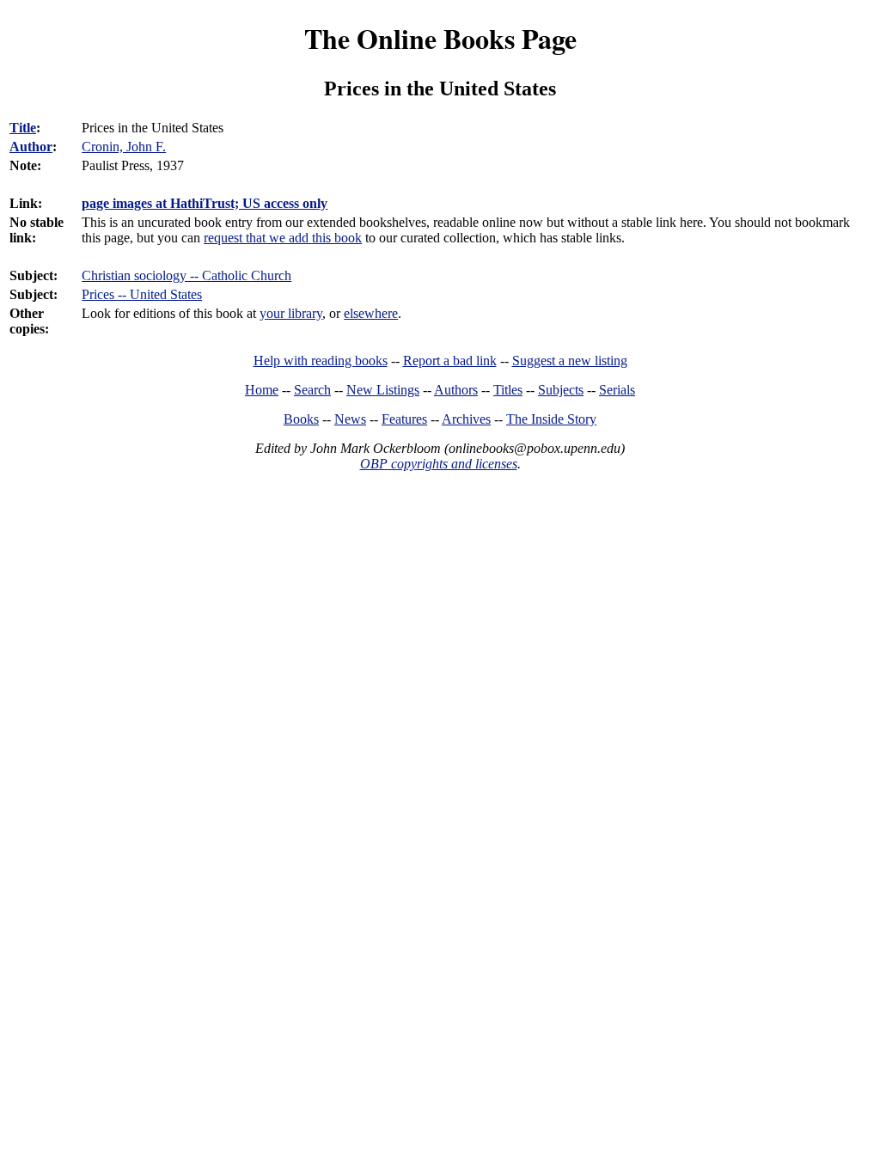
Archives (466, 419)
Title (22, 127)
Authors (456, 389)
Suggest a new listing (569, 360)
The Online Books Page (440, 38)
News (350, 419)
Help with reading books (321, 360)
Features (404, 419)
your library (291, 313)
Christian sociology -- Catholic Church (186, 275)
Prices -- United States (142, 294)
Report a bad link (450, 360)
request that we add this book (283, 237)
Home (261, 389)
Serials (617, 389)
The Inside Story (551, 419)
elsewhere (371, 313)
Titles (507, 389)
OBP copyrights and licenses (438, 463)
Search (312, 389)
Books (301, 419)
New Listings (382, 389)
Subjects (561, 389)
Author (30, 146)
